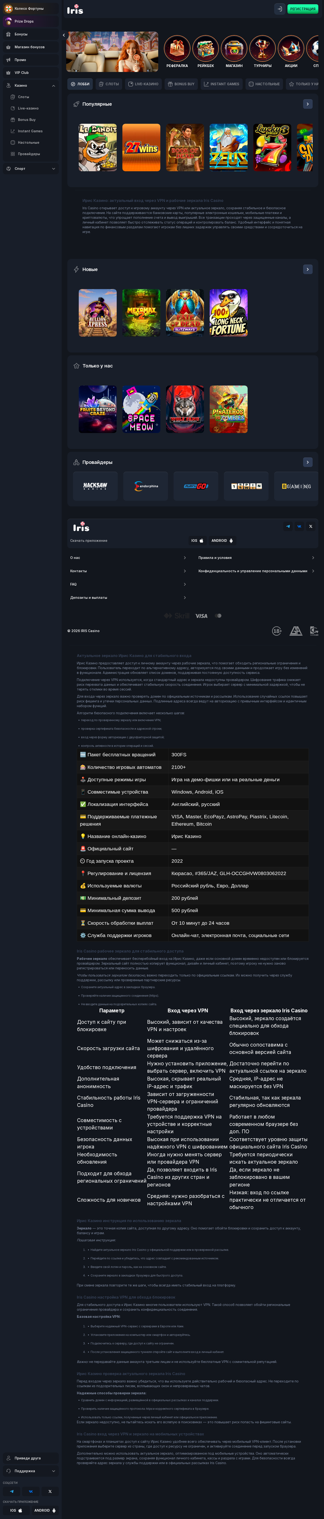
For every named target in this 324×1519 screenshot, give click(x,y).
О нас (75, 558)
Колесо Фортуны (29, 8)
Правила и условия (215, 558)
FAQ (73, 584)
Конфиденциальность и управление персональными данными (253, 571)
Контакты (78, 571)
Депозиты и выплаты (88, 597)
